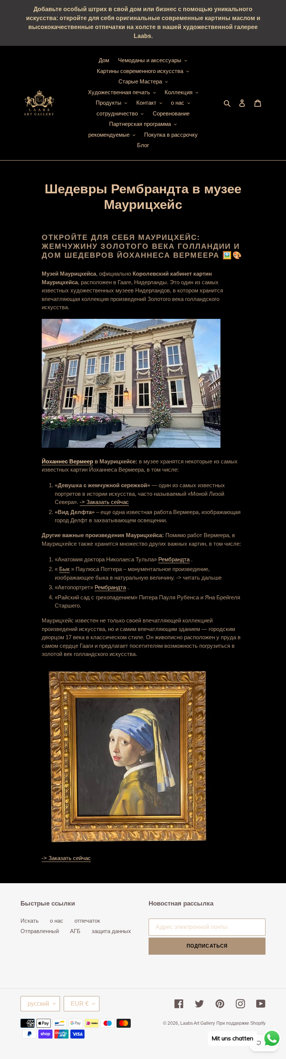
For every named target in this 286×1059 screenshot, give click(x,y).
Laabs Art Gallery (197, 1023)
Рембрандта (174, 559)
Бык (64, 569)
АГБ (75, 931)
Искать (29, 920)
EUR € (80, 1004)
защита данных (111, 931)
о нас (56, 920)
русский (38, 1004)
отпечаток (87, 920)
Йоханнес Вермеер (67, 461)
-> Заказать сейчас (104, 502)
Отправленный (39, 931)
